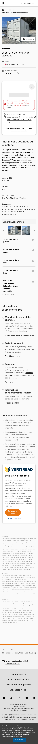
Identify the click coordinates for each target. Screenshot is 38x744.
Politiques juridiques (19, 706)
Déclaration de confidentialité (18, 704)
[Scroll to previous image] (4, 230)
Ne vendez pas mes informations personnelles (19, 708)
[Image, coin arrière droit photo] (33, 261)
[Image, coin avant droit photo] (33, 271)
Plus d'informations (12, 356)
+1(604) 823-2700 (12, 403)
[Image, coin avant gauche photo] (33, 240)
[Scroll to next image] (34, 230)
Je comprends (19, 740)
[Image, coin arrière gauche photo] (33, 250)
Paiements (9, 382)
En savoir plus (15, 519)
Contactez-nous (12, 664)
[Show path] (10, 10)
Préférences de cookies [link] (19, 710)
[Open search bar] (21, 3)
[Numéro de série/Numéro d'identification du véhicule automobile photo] (33, 281)
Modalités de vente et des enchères (19, 335)
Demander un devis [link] (13, 512)
